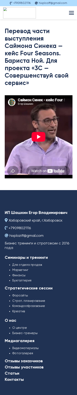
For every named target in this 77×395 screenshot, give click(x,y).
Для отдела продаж (27, 264)
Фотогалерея (22, 353)
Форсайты (20, 295)
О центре (19, 327)
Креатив (18, 311)
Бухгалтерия (21, 280)
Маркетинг (20, 270)
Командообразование (28, 306)
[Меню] (71, 13)
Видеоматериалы (25, 348)
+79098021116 (20, 228)
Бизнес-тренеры (25, 333)
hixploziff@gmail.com (26, 236)
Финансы (18, 275)
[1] (19, 13)
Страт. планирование (28, 300)
